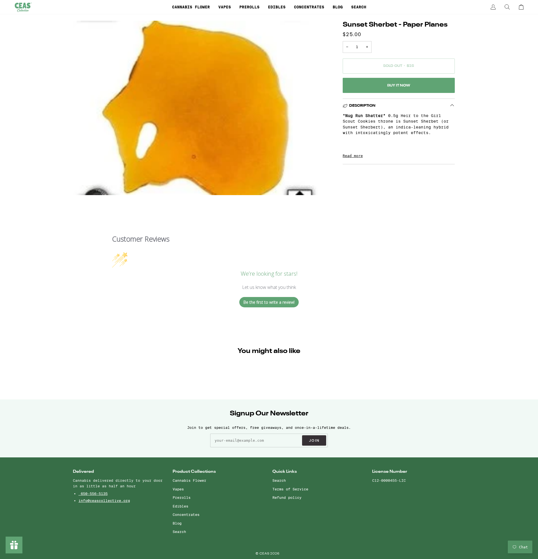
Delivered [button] (83, 471)
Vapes (178, 489)
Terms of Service (290, 489)
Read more (353, 156)
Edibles (180, 506)
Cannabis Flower (189, 480)
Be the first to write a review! (269, 302)
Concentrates (186, 514)
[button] (191, 7)
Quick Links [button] (284, 471)
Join (314, 440)
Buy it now (398, 85)
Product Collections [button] (194, 471)
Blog (177, 523)
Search (179, 532)
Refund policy (287, 497)
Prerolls (182, 497)
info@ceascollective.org (104, 500)
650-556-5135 (93, 493)
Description (362, 105)
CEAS (264, 553)
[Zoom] (83, 185)
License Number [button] (389, 471)
